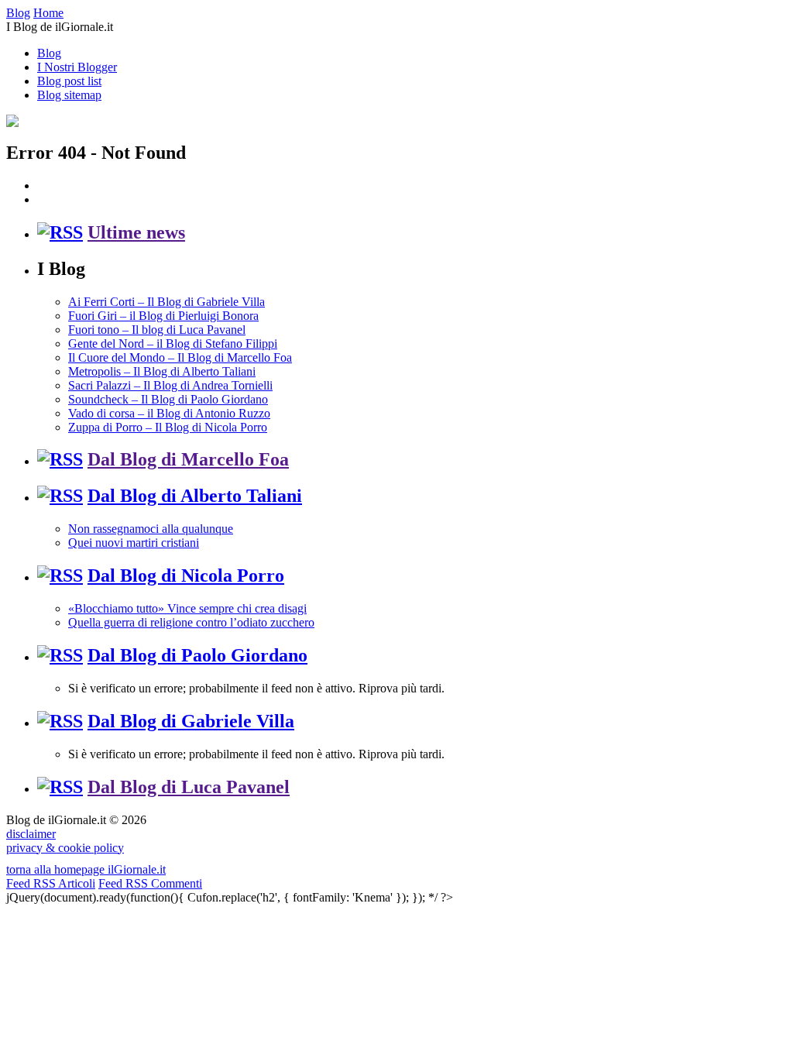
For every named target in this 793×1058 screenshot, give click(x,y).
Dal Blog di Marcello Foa (188, 459)
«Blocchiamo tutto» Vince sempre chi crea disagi (187, 608)
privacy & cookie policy (65, 847)
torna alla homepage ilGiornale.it (86, 869)
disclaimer (31, 833)
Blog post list (69, 81)
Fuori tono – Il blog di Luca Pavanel (156, 329)
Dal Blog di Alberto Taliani (195, 496)
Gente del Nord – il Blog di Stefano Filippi (172, 343)
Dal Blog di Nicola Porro (186, 575)
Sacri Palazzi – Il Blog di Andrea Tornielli (170, 385)
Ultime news (136, 232)
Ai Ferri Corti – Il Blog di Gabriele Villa (166, 301)
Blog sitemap (69, 94)
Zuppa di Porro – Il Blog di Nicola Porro (167, 427)
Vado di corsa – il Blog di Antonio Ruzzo (169, 413)
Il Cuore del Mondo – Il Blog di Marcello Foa (180, 357)
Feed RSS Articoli (50, 883)
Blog (49, 53)
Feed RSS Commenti (150, 883)
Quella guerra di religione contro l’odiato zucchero (191, 622)
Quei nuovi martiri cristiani (133, 542)
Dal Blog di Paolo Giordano (197, 655)
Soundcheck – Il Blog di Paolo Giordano (168, 399)
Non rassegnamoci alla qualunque (150, 528)
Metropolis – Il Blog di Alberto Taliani (162, 371)
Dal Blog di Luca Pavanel (189, 787)
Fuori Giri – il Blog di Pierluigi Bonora (163, 315)
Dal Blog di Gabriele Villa (191, 721)
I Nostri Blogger (77, 67)
